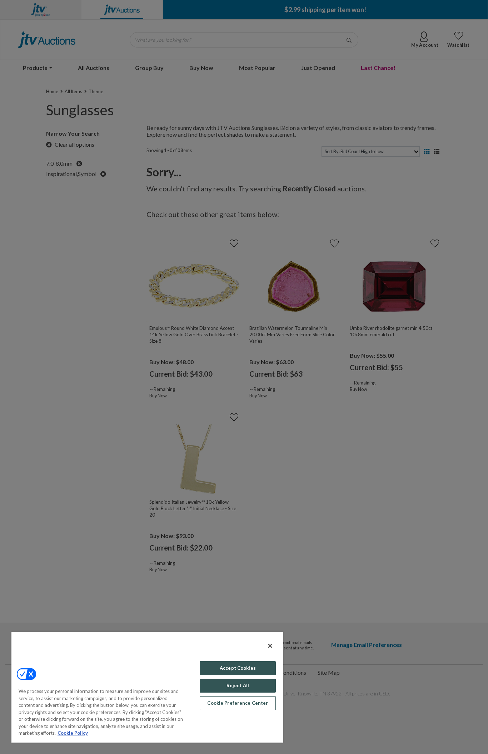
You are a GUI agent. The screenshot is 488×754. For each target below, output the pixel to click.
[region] (147, 687)
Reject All (237, 685)
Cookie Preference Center (237, 703)
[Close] (270, 646)
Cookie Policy (73, 733)
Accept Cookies (238, 668)
